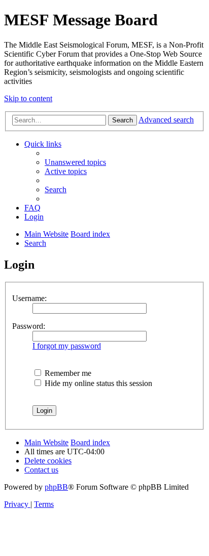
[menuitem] (75, 162)
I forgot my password (66, 345)
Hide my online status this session (97, 383)
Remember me (67, 373)
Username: (29, 298)
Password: (28, 326)
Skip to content (28, 98)
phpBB (56, 487)
